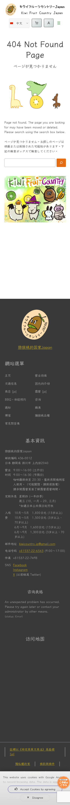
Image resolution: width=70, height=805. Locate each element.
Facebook (20, 565)
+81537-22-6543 (31, 551)
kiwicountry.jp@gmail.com (37, 544)
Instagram (20, 570)
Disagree (37, 797)
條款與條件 (47, 764)
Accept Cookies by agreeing (37, 789)
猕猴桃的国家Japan (35, 347)
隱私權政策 (22, 764)
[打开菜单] (59, 23)
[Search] (61, 163)
